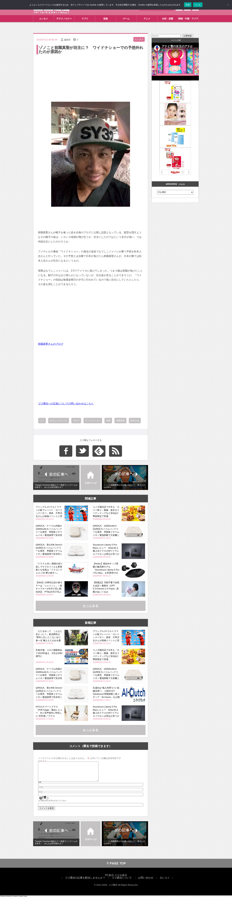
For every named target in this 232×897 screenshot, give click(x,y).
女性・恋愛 (167, 18)
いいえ (198, 4)
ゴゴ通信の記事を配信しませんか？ (85, 877)
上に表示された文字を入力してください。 (53, 800)
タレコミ (165, 877)
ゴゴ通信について (122, 877)
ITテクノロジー (64, 18)
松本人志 (134, 420)
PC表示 (109, 875)
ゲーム (126, 18)
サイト (40, 792)
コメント (42, 761)
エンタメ (43, 18)
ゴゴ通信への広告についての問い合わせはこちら (66, 403)
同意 (188, 4)
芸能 (105, 18)
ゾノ (42, 420)
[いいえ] (228, 4)
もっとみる (90, 605)
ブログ (76, 420)
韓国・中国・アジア (188, 18)
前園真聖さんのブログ (50, 344)
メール (40, 787)
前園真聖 (120, 420)
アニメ (147, 18)
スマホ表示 (120, 875)
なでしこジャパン (58, 420)
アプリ (85, 18)
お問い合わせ (145, 877)
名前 (39, 782)
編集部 (67, 39)
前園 (108, 420)
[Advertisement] (90, 79)
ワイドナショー (93, 420)
